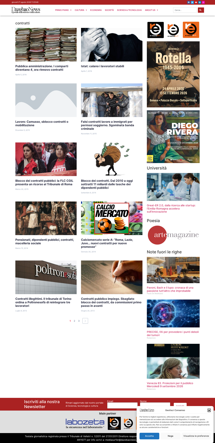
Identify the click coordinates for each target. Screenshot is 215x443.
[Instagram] (203, 2)
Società (109, 10)
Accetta (149, 436)
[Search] (201, 10)
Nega (170, 436)
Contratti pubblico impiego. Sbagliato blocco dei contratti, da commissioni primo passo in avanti (111, 302)
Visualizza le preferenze (196, 436)
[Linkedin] (199, 2)
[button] (209, 410)
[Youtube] (196, 2)
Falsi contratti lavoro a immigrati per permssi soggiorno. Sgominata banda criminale (107, 125)
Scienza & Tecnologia (129, 10)
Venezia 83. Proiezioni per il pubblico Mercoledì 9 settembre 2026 (170, 385)
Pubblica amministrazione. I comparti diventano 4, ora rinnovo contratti (41, 67)
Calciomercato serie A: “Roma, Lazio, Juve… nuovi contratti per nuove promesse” (107, 243)
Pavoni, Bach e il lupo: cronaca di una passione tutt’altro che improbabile (170, 289)
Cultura (79, 10)
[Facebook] (188, 2)
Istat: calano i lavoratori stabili (102, 66)
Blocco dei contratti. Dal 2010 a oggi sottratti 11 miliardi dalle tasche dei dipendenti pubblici (107, 184)
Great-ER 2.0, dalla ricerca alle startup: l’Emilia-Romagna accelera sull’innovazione (171, 208)
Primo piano (62, 10)
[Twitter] (192, 2)
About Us (150, 10)
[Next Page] (85, 321)
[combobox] (185, 10)
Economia (96, 10)
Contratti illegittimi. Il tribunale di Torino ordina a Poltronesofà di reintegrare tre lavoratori (43, 302)
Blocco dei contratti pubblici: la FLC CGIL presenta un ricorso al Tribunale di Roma (44, 182)
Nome (143, 401)
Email (110, 401)
